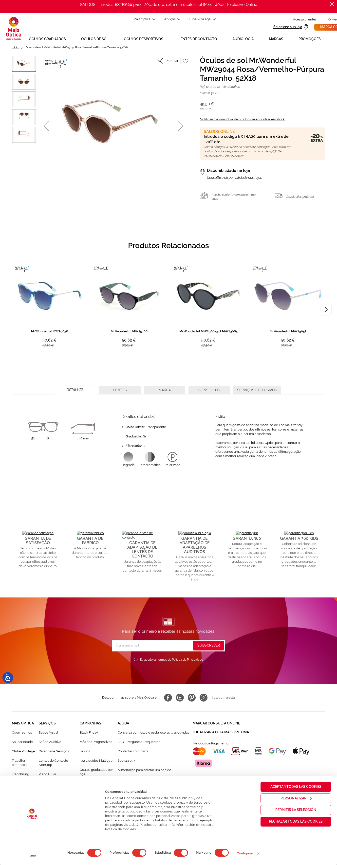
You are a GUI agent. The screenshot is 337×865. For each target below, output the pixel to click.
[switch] (139, 853)
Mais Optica (141, 19)
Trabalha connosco (19, 763)
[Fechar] (332, 4)
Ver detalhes (231, 87)
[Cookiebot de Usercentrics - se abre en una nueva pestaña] (32, 856)
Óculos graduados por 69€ (96, 772)
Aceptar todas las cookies (295, 787)
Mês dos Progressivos (96, 742)
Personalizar (293, 798)
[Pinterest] (192, 697)
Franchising (20, 774)
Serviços (169, 19)
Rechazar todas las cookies (296, 821)
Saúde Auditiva (50, 742)
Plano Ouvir (47, 774)
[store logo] (13, 28)
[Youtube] (180, 697)
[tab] (75, 390)
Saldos (85, 751)
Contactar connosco (133, 751)
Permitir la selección (295, 810)
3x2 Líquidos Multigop (96, 760)
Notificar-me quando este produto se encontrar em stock (242, 119)
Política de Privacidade (187, 659)
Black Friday (89, 732)
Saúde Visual (48, 732)
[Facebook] (168, 697)
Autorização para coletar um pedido (144, 770)
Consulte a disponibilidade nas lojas (234, 178)
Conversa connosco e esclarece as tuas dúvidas (153, 732)
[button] (46, 125)
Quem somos (22, 732)
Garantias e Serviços (54, 751)
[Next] (326, 310)
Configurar (245, 853)
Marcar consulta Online (216, 723)
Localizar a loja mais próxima (221, 732)
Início (15, 47)
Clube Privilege (199, 19)
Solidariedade (22, 742)
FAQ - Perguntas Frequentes (139, 742)
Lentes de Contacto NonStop (53, 763)
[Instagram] (203, 697)
